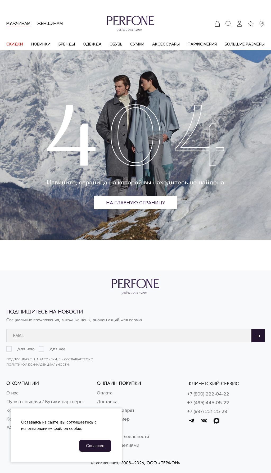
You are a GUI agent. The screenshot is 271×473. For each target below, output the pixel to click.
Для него (26, 349)
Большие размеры (245, 44)
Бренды (66, 44)
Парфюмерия (202, 44)
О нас (12, 393)
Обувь (116, 44)
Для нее (57, 349)
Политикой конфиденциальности (37, 365)
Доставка (107, 401)
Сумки (137, 44)
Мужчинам (18, 23)
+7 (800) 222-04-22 (208, 394)
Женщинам (50, 23)
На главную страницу (135, 203)
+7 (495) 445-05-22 (208, 403)
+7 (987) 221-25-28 (207, 411)
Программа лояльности (123, 436)
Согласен (95, 445)
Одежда (92, 44)
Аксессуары (166, 44)
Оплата (104, 393)
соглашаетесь (79, 422)
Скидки (14, 44)
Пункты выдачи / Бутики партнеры (44, 401)
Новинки (41, 44)
